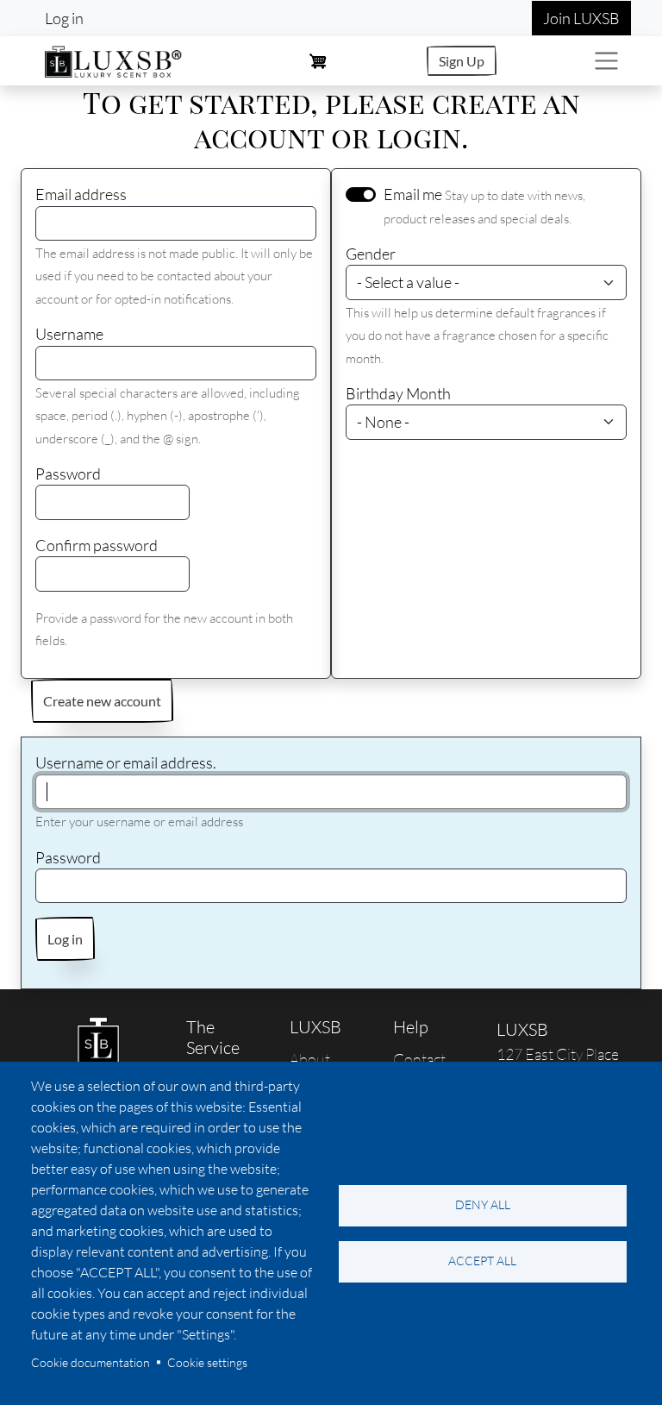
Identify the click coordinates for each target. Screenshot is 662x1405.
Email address (81, 194)
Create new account (102, 701)
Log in (64, 18)
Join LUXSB (581, 18)
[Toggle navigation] (606, 60)
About (310, 1059)
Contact (419, 1059)
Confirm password (96, 545)
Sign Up (461, 61)
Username (69, 333)
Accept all (482, 1260)
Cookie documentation (90, 1362)
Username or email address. (125, 762)
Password (68, 473)
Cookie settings (207, 1362)
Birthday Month (398, 393)
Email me (413, 194)
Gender (371, 253)
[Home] (114, 59)
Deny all (482, 1204)
